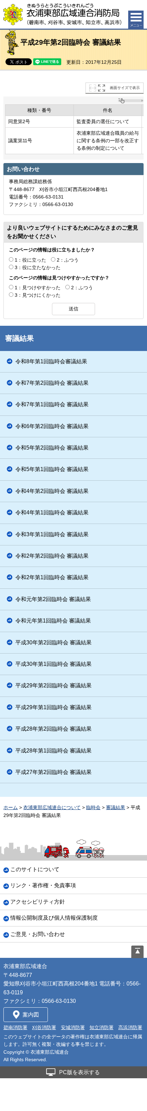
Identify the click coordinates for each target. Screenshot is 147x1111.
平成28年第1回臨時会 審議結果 (53, 751)
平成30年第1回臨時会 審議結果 (53, 664)
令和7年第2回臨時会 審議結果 (52, 383)
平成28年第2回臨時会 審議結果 (53, 729)
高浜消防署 (130, 1027)
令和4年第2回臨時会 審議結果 (52, 491)
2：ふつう (68, 260)
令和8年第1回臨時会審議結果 (51, 361)
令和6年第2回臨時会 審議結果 (52, 426)
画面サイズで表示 (125, 88)
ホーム (10, 807)
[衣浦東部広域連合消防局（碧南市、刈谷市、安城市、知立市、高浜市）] (62, 14)
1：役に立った (30, 260)
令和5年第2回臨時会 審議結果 (52, 448)
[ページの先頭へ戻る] (137, 952)
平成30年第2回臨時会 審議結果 (53, 642)
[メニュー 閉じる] (136, 20)
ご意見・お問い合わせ (37, 934)
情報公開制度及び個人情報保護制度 (54, 918)
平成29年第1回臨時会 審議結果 (53, 707)
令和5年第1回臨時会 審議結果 (52, 469)
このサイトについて (34, 869)
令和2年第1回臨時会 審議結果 (52, 577)
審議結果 (19, 338)
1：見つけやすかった (38, 287)
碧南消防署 (15, 1027)
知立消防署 (101, 1027)
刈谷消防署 (44, 1027)
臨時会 (93, 807)
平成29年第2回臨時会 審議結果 (53, 685)
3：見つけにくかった (38, 295)
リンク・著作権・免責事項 (43, 885)
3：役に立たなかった (38, 267)
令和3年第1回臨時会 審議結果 (52, 534)
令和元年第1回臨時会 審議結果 (53, 621)
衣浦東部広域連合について (52, 807)
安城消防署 (73, 1027)
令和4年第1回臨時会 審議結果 (52, 512)
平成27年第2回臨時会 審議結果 (53, 772)
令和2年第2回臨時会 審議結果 (52, 556)
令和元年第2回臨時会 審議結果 (53, 599)
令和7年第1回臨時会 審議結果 (52, 404)
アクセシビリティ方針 (37, 902)
